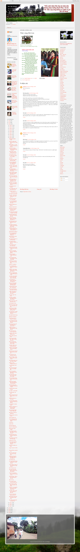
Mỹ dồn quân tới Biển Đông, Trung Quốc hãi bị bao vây (12, 309)
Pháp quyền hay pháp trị (13, 231)
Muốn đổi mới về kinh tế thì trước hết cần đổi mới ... (13, 352)
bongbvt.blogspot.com (12, 43)
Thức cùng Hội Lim (12, 417)
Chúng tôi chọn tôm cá (13, 206)
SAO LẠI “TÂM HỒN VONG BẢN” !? (14, 114)
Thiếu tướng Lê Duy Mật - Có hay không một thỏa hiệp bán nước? (14, 83)
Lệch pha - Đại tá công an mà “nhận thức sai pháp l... (13, 166)
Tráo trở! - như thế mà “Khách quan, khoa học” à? (13, 196)
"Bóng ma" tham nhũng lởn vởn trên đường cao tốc (13, 348)
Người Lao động (63, 75)
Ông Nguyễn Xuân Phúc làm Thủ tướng (13, 438)
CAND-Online (62, 55)
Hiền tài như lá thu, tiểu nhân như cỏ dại (13, 301)
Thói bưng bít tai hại (12, 303)
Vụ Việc (61, 172)
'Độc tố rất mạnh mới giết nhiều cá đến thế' (13, 289)
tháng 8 (10, 131)
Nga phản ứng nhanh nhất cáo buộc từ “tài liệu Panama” (13, 470)
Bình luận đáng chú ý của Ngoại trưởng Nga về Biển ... (13, 385)
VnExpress (62, 100)
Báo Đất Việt (62, 50)
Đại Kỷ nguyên (62, 60)
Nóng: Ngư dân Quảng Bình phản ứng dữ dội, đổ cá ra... (13, 173)
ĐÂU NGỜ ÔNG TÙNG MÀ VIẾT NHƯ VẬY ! (14, 89)
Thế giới (61, 162)
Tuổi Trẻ (61, 93)
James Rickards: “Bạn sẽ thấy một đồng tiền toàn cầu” (13, 477)
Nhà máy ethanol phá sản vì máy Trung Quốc (12, 453)
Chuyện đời (62, 148)
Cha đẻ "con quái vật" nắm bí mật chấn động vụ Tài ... (13, 474)
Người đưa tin (62, 74)
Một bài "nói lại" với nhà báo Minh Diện (14, 101)
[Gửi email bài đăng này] (39, 78)
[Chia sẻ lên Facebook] (43, 78)
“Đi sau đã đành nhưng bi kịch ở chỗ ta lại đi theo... (13, 379)
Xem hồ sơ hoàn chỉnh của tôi (12, 45)
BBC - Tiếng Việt (63, 54)
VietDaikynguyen (63, 96)
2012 (9, 512)
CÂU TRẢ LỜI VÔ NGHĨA (12, 187)
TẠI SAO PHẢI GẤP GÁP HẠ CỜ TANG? (14, 65)
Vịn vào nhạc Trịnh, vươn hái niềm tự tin (13, 482)
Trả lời (24, 89)
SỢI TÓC (10, 158)
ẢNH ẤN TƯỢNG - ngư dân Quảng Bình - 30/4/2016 (13, 149)
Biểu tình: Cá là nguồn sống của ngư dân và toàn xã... (13, 183)
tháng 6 (10, 134)
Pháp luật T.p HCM (63, 78)
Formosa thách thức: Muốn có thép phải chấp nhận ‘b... (12, 218)
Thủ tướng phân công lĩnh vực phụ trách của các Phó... (12, 375)
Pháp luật (61, 158)
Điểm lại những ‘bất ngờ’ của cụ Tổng (14, 107)
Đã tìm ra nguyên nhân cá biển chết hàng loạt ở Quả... (13, 273)
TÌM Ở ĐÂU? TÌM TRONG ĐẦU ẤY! (13, 152)
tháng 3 (10, 502)
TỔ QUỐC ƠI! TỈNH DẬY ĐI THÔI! (12, 160)
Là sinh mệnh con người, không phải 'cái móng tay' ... (12, 280)
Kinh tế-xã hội (62, 155)
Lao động (61, 68)
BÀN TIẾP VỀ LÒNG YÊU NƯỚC (13, 237)
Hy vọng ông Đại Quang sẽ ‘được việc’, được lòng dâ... (13, 462)
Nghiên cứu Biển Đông (64, 71)
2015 (9, 507)
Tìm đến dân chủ (12, 459)
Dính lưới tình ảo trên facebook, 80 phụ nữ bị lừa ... (13, 435)
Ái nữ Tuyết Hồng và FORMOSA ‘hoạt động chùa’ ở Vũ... (12, 180)
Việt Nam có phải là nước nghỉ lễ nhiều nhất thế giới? (12, 298)
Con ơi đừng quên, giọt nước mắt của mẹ (13, 189)
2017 (9, 122)
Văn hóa (61, 169)
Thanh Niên (62, 85)
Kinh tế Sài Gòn (63, 67)
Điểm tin (61, 173)
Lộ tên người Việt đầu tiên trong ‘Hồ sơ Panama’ (13, 442)
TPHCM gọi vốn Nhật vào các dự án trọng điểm (13, 262)
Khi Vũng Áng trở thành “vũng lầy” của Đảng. (13, 212)
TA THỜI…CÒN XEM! (13, 390)
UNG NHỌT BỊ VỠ (12, 154)
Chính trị (61, 151)
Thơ (23, 79)
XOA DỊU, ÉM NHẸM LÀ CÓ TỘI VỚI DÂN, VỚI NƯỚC (13, 277)
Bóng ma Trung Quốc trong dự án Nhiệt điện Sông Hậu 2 (12, 284)
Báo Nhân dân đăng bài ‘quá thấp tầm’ (13, 500)
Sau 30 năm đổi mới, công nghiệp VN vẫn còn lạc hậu (13, 258)
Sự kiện (61, 159)
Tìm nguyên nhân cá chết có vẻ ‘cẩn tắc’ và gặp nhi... (13, 242)
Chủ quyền (62, 152)
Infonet (61, 65)
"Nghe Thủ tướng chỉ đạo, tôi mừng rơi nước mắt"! (12, 292)
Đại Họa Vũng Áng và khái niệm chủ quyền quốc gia (13, 215)
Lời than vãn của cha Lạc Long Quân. (12, 199)
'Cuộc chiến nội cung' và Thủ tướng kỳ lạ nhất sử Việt (13, 465)
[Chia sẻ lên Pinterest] (44, 78)
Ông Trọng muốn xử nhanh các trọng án (12, 318)
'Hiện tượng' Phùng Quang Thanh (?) (14, 76)
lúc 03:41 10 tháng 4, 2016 (31, 86)
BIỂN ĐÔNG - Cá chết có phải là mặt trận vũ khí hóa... (13, 145)
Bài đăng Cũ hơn (54, 189)
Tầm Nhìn (62, 82)
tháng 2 (10, 504)
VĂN (61, 168)
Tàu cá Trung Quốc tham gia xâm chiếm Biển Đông (13, 372)
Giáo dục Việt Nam (63, 64)
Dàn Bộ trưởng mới (12, 425)
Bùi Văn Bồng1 (12, 6)
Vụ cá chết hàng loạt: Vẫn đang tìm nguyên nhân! (13, 267)
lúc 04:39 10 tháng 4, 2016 (33, 93)
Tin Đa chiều (62, 90)
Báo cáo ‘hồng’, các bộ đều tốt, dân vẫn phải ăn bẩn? (13, 357)
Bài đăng (63, 178)
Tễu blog (61, 83)
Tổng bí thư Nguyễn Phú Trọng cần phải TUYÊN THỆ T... (13, 382)
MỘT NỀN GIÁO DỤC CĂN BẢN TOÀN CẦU (13, 497)
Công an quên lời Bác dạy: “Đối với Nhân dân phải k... (13, 339)
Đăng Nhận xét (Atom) (27, 191)
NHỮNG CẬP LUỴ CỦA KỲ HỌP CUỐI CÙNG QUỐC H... (13, 229)
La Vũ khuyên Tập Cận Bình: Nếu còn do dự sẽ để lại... (13, 321)
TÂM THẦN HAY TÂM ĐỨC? (14, 70)
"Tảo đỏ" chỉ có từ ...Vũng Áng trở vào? (13, 191)
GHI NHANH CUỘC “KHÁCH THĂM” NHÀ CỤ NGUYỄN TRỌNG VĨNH (14, 96)
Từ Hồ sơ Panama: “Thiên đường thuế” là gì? (13, 255)
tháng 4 (10, 137)
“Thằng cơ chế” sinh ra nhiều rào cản (13, 334)
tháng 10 (11, 128)
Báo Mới (61, 53)
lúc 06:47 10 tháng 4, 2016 (31, 120)
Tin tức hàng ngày (63, 92)
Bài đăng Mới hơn (24, 189)
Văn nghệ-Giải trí (27, 79)
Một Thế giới (62, 69)
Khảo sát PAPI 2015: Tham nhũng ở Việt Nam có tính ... (13, 342)
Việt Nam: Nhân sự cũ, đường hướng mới (13, 346)
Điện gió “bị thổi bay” (13, 316)
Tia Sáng (61, 86)
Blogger (48, 541)
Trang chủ (9, 27)
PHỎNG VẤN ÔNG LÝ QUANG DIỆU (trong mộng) (13, 407)
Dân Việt (61, 58)
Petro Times (62, 76)
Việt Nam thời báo (63, 99)
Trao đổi (61, 166)
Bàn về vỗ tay (11, 479)
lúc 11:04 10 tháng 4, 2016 (31, 139)
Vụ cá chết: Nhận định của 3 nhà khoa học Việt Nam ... (13, 202)
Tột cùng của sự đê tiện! (13, 193)
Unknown (24, 86)
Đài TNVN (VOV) (63, 61)
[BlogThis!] (41, 78)
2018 (9, 120)
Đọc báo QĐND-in (63, 62)
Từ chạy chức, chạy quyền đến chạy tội (12, 355)
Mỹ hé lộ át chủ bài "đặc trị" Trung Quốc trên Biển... (13, 305)
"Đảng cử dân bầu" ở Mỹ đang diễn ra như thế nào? (13, 328)
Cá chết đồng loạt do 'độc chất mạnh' (12, 245)
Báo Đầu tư (62, 51)
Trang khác (62, 165)
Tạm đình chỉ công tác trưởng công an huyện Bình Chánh (13, 225)
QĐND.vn (62, 79)
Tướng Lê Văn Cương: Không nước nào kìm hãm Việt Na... (13, 270)
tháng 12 (11, 125)
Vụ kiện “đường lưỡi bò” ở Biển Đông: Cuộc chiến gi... (12, 163)
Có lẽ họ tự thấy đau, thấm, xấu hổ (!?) (12, 494)
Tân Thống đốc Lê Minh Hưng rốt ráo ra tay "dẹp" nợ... (13, 312)
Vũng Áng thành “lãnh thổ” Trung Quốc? (13, 287)
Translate (14, 24)
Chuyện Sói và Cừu (12, 440)
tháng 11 (10, 126)
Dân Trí (61, 57)
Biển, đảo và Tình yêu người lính (13, 413)
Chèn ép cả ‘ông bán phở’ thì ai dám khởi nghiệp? (13, 251)
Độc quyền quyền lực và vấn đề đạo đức (13, 239)
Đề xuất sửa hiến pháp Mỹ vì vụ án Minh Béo (13, 368)
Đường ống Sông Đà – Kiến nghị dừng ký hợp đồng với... (13, 457)
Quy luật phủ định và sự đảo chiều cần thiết (13, 361)
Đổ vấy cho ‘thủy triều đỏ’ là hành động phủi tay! (13, 176)
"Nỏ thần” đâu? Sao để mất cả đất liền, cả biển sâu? (13, 491)
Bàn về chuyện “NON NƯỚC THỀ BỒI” (12, 410)
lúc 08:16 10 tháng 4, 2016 (31, 132)
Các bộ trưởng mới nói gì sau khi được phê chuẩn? (13, 420)
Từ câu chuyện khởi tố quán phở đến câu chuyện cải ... (13, 234)
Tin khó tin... (11, 422)
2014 (9, 509)
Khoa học (61, 154)
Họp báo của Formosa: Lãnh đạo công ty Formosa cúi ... (13, 209)
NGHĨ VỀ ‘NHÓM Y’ (13, 264)
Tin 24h (61, 89)
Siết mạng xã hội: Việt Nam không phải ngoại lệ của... (13, 325)
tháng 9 (10, 129)
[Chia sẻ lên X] (42, 78)
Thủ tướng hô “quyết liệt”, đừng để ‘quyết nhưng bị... (13, 432)
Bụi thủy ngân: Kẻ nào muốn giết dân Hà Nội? (13, 222)
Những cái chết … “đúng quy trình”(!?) (13, 363)
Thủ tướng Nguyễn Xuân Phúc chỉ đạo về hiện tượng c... (13, 170)
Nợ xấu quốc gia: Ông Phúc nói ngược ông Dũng (13, 484)
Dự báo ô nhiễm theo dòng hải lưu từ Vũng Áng (13, 142)
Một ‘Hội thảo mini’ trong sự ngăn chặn (12, 331)
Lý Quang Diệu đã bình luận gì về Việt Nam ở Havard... (13, 401)
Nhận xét (63, 180)
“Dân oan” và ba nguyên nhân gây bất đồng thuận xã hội (13, 488)
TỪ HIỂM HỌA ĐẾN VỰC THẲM (13, 156)
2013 (9, 510)
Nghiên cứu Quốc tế (63, 72)
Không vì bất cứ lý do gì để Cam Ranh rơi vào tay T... (13, 395)
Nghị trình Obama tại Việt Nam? (12, 399)
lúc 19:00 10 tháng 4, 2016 (34, 148)
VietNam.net (62, 97)
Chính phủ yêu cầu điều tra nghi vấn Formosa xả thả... (13, 248)
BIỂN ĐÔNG (62, 147)
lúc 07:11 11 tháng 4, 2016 (31, 162)
